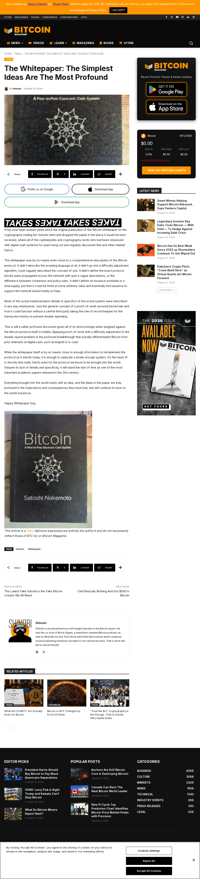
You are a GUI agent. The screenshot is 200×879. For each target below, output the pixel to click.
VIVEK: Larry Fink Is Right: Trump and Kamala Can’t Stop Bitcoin (42, 793)
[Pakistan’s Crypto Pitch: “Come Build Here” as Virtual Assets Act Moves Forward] (146, 271)
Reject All (149, 860)
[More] (120, 174)
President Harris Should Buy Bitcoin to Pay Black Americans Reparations (41, 773)
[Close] (193, 860)
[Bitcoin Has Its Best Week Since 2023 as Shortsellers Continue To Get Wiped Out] (146, 250)
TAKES (18, 53)
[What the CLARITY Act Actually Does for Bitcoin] (23, 693)
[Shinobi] (6, 89)
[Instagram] (193, 17)
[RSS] (37, 651)
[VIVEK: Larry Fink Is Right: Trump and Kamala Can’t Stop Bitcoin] (13, 794)
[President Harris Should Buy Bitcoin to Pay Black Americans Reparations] (13, 774)
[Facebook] (166, 17)
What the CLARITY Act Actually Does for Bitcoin (23, 712)
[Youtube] (177, 17)
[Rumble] (182, 17)
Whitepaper (34, 549)
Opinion (20, 549)
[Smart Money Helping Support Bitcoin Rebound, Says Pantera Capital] (146, 205)
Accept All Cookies (149, 870)
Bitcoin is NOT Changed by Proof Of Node (63, 712)
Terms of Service (37, 4)
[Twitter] (172, 17)
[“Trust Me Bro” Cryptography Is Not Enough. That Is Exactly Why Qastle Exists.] (109, 693)
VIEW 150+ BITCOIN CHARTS (166, 170)
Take (29, 531)
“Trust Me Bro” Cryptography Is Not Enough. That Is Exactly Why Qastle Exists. (109, 714)
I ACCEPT (118, 10)
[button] (191, 43)
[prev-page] (6, 727)
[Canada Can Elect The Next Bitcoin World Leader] (79, 791)
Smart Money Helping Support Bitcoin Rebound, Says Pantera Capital (175, 204)
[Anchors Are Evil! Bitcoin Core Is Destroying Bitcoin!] (79, 774)
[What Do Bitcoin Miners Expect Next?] (13, 814)
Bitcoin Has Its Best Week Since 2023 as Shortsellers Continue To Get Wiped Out (176, 249)
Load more (165, 290)
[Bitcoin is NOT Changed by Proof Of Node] (66, 693)
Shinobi (17, 88)
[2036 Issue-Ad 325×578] (166, 363)
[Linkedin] (188, 17)
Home (8, 53)
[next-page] (13, 727)
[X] (43, 651)
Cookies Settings (149, 850)
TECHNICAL (54, 705)
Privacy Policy (61, 4)
